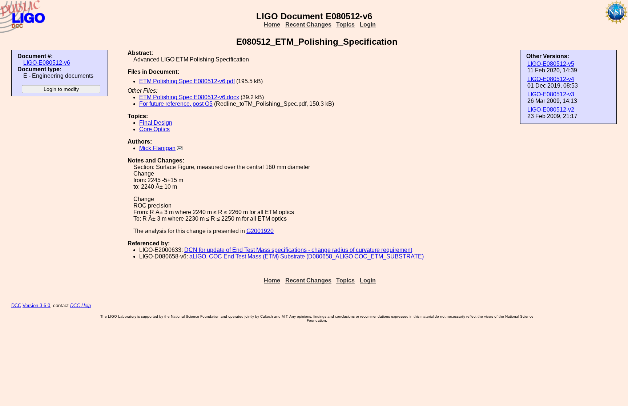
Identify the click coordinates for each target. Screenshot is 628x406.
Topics (345, 24)
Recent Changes (308, 24)
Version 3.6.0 (36, 305)
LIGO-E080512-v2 (550, 109)
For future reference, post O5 (176, 104)
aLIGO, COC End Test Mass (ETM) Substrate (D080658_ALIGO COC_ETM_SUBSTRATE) (306, 256)
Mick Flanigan (157, 148)
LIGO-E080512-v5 (550, 64)
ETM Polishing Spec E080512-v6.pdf (187, 81)
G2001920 (260, 231)
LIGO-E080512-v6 (46, 63)
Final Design (155, 123)
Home (272, 24)
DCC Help (80, 305)
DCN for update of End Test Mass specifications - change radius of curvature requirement (298, 250)
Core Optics (154, 129)
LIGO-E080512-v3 (550, 94)
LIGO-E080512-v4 (550, 79)
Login (368, 24)
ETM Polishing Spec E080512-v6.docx (189, 97)
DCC (16, 305)
